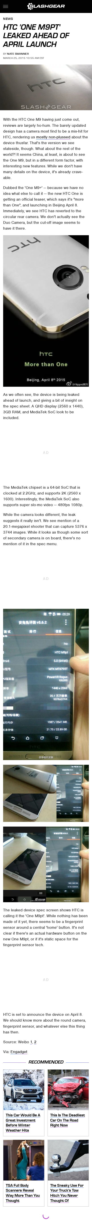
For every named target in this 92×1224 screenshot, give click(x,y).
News (8, 19)
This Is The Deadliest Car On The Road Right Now (67, 1120)
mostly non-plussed (53, 137)
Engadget (18, 1051)
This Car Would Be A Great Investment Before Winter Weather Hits (23, 1123)
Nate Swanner (18, 53)
